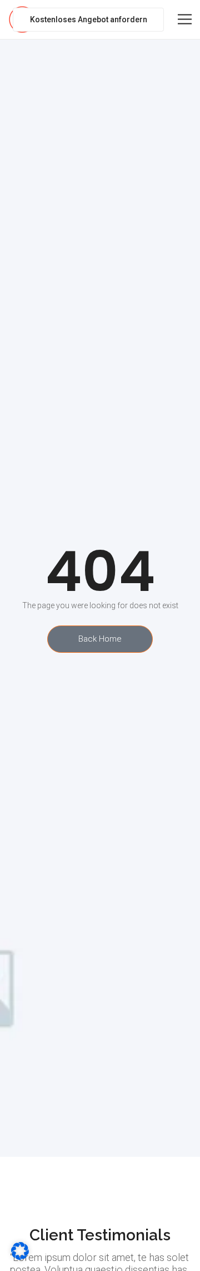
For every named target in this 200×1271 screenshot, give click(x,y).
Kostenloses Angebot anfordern (88, 19)
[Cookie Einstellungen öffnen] (20, 1257)
